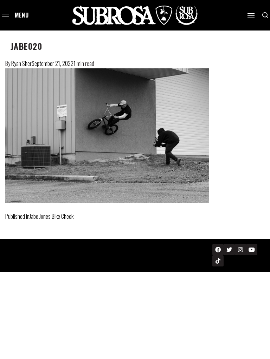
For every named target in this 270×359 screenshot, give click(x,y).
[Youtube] (251, 249)
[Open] (251, 16)
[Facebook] (218, 249)
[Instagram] (240, 249)
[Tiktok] (218, 260)
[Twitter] (229, 249)
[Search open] (265, 15)
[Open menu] (5, 15)
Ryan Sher (21, 63)
